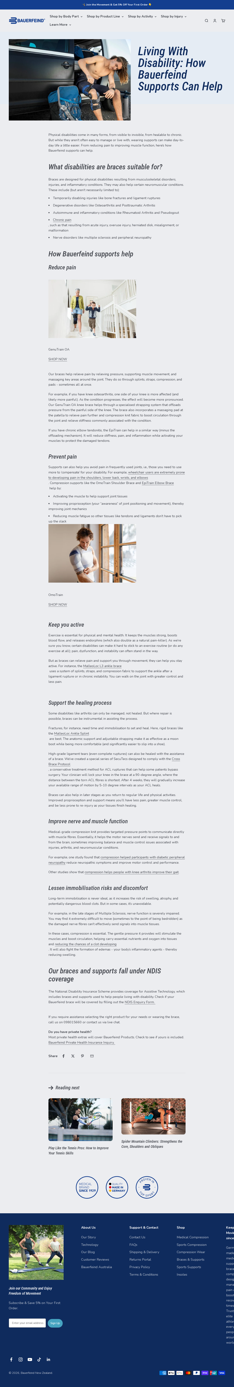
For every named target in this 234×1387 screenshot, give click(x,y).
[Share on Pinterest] (82, 1056)
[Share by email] (92, 1056)
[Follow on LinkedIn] (48, 1359)
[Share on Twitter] (73, 1056)
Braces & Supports (190, 1259)
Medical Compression (193, 1237)
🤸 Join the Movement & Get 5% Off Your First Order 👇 (117, 4)
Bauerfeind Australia (96, 1267)
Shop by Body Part (64, 16)
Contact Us (137, 1237)
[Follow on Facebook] (11, 1359)
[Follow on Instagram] (20, 1359)
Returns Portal (140, 1259)
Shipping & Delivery (144, 1252)
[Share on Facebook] (63, 1056)
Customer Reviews (95, 1259)
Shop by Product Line (103, 16)
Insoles (182, 1274)
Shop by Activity (140, 16)
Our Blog (88, 1252)
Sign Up (55, 1323)
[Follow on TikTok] (39, 1359)
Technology (89, 1245)
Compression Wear (191, 1252)
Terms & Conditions (143, 1274)
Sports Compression (192, 1245)
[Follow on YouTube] (29, 1359)
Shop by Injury (172, 16)
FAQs (133, 1245)
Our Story (88, 1237)
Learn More (58, 24)
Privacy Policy (139, 1267)
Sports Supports (189, 1267)
